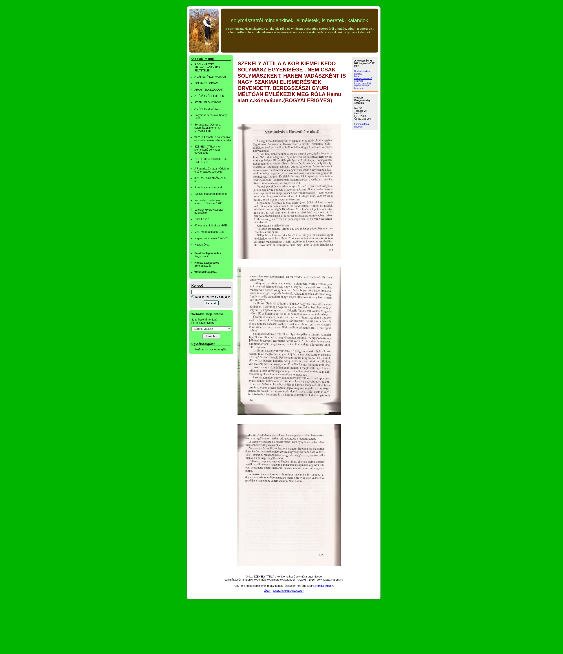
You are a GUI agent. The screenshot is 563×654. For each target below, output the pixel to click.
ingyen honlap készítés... (361, 86)
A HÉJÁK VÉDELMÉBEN (209, 96)
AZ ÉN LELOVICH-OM (207, 102)
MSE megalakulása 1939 (209, 231)
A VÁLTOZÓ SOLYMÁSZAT (210, 76)
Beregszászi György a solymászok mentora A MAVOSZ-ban (207, 127)
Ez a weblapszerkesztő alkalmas (363, 78)
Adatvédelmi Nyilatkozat (288, 591)
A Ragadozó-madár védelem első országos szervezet (211, 170)
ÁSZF (267, 591)
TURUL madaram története (210, 193)
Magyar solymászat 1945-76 (211, 238)
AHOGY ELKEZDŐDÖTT (209, 89)
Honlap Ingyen (324, 585)
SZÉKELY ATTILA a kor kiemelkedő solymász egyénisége (207, 149)
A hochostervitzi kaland (208, 187)
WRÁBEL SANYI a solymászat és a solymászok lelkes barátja (212, 139)
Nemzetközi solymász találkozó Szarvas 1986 (208, 202)
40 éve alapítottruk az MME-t (211, 225)
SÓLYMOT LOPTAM (206, 83)
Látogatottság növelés (361, 125)
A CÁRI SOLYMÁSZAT (207, 108)
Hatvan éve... (202, 244)
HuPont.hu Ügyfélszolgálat (211, 349)
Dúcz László (201, 219)
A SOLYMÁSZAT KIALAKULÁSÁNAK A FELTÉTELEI (207, 67)
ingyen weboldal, (362, 83)
